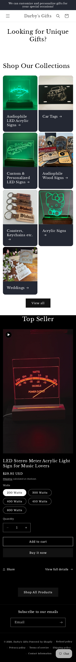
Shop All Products (38, 592)
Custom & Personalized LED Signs (18, 178)
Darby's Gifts (20, 642)
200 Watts (14, 492)
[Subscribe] (61, 622)
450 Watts (39, 501)
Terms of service (39, 647)
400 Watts (14, 501)
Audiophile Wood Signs (53, 176)
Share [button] (11, 569)
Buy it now (38, 553)
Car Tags (50, 116)
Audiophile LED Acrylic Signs (18, 120)
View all (38, 303)
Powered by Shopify (40, 642)
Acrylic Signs (54, 231)
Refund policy (64, 641)
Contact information (39, 653)
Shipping (7, 479)
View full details (56, 569)
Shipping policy (62, 647)
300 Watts (40, 492)
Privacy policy (17, 647)
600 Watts (14, 510)
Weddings (16, 288)
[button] (8, 16)
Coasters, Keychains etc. (20, 233)
